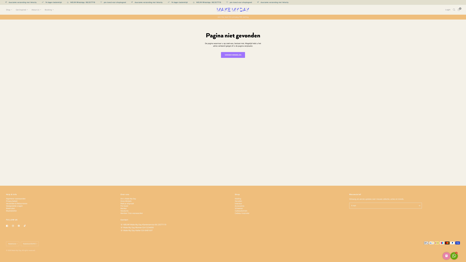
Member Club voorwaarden (132, 213)
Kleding (238, 198)
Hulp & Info (11, 194)
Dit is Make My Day (128, 198)
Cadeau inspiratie (242, 213)
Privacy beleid (11, 201)
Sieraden (238, 201)
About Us (35, 10)
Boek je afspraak (127, 203)
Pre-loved (124, 206)
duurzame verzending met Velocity (143, 2)
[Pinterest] (20, 226)
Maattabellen (11, 211)
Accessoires (239, 206)
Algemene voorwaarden (15, 198)
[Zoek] (454, 10)
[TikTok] (26, 225)
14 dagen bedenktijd (48, 2)
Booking (48, 10)
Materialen (10, 208)
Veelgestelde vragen (14, 206)
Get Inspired (21, 10)
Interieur (238, 203)
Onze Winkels (126, 201)
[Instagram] (14, 226)
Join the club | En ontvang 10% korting (233, 17)
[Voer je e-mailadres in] (419, 206)
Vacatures (125, 211)
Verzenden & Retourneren (16, 203)
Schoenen (239, 208)
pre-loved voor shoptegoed (109, 2)
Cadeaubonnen (241, 211)
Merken (124, 208)
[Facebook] (8, 226)
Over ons (125, 194)
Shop (8, 10)
